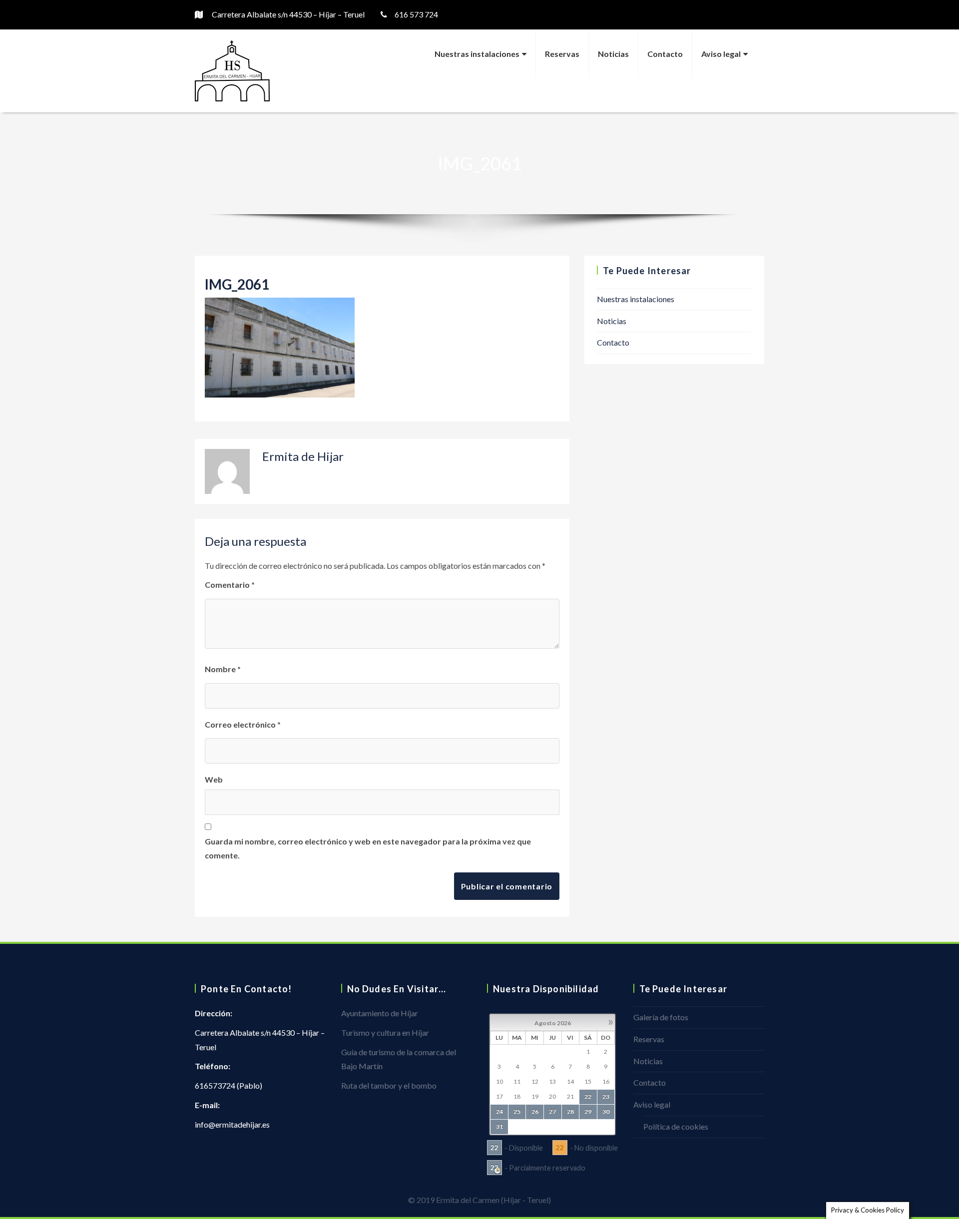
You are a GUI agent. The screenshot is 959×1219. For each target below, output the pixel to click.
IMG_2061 (237, 284)
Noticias (613, 53)
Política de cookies (675, 1126)
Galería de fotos (660, 1017)
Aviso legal (721, 53)
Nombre (223, 669)
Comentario (230, 584)
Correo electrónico (243, 724)
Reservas (562, 53)
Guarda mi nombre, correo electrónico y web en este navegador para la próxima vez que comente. (368, 848)
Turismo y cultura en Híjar (385, 1032)
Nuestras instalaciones (477, 53)
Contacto (665, 53)
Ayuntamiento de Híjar (379, 1013)
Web (214, 779)
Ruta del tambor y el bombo (389, 1085)
